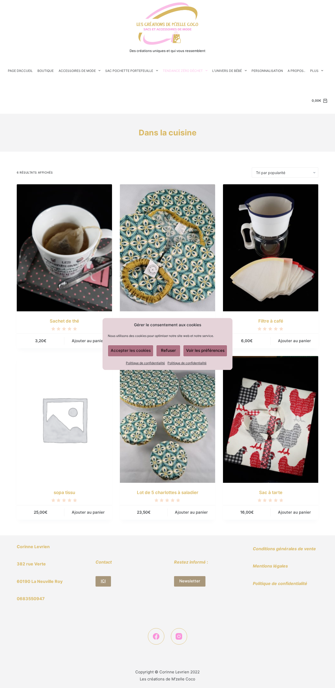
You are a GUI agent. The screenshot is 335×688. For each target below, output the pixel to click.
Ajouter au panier (88, 340)
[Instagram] (179, 636)
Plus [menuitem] (314, 71)
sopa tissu (64, 492)
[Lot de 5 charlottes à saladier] (167, 419)
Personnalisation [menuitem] (267, 71)
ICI (103, 580)
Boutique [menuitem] (45, 71)
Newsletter (189, 580)
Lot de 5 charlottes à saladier (167, 492)
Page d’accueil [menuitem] (20, 71)
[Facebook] (156, 636)
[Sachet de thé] (64, 247)
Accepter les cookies (131, 350)
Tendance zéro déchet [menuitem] (183, 71)
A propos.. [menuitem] (296, 71)
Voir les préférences (205, 350)
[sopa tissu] (64, 419)
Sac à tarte (270, 492)
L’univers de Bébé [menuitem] (227, 71)
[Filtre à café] (270, 247)
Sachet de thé (64, 321)
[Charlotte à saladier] (167, 247)
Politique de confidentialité (145, 363)
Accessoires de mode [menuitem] (77, 71)
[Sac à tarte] (270, 419)
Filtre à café (270, 321)
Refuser (168, 350)
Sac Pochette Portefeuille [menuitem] (129, 71)
